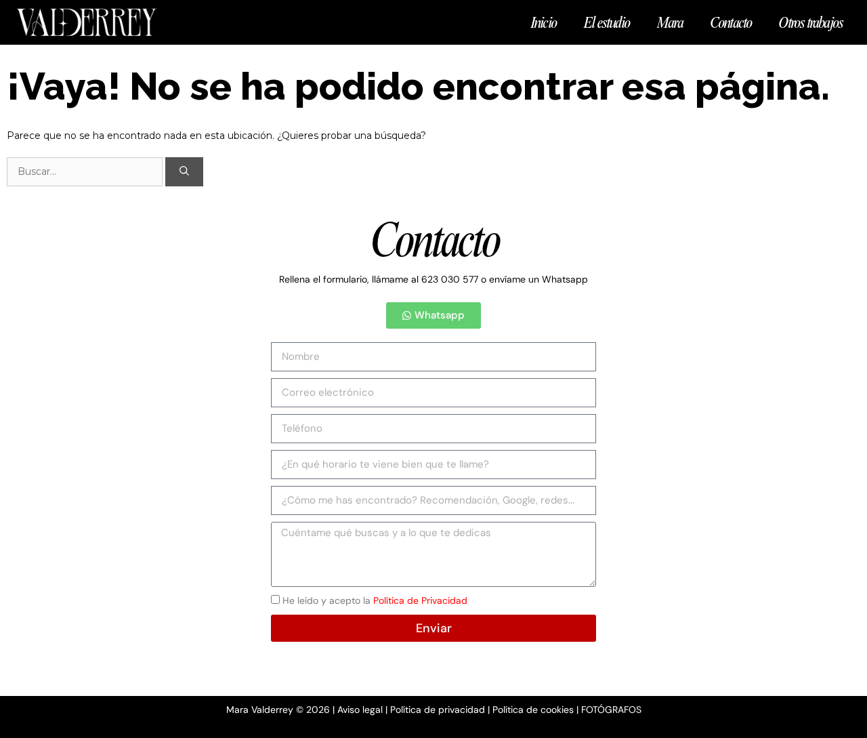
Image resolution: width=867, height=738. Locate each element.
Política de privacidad (437, 709)
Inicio (543, 22)
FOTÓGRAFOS (611, 709)
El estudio (606, 22)
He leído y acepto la (374, 600)
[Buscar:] (86, 171)
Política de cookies (533, 709)
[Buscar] (184, 171)
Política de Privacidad (420, 600)
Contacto (731, 22)
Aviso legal (360, 709)
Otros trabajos (810, 22)
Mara (669, 22)
